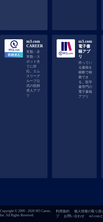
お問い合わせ (74, 216)
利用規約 (63, 211)
